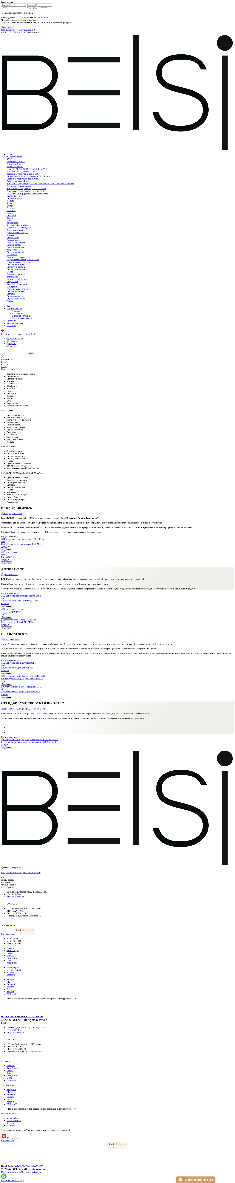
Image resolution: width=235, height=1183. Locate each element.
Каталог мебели (15, 157)
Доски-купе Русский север (19, 186)
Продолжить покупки (11, 872)
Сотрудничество (14, 308)
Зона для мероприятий (17, 284)
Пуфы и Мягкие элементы (19, 289)
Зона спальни (13, 237)
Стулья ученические (16, 269)
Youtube (10, 987)
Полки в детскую (15, 245)
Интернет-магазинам (21, 316)
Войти (22, 30)
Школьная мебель (15, 166)
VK (8, 982)
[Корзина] (11, 343)
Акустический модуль (17, 279)
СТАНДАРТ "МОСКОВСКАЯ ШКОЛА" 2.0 (28, 169)
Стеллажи (11, 215)
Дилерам (16, 311)
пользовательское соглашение (22, 1016)
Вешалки (11, 208)
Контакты (11, 325)
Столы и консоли (15, 198)
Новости (11, 948)
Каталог (5, 364)
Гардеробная (12, 281)
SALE (9, 159)
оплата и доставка (15, 323)
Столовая (11, 294)
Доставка (11, 975)
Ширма (10, 218)
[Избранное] (13, 341)
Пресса (10, 953)
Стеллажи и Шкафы (16, 264)
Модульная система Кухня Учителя (23, 259)
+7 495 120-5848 (14, 894)
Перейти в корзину (32, 872)
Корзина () (30, 30)
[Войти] (11, 346)
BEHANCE (12, 994)
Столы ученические (16, 267)
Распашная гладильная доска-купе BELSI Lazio (28, 176)
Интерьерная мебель (16, 161)
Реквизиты (12, 963)
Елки (9, 220)
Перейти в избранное (31, 1172)
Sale (8, 306)
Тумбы (10, 272)
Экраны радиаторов (16, 274)
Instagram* (11, 979)
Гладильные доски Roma (18, 181)
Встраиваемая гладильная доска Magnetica (26, 191)
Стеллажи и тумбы (15, 252)
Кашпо (10, 203)
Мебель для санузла (16, 242)
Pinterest (10, 991)
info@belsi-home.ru (15, 897)
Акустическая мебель (16, 257)
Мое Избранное (14, 970)
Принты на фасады (15, 247)
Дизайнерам (17, 313)
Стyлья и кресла (14, 196)
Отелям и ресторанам (22, 318)
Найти (30, 353)
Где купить (12, 321)
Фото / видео (12, 950)
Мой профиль (13, 967)
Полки (10, 213)
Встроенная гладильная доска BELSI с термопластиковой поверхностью (40, 183)
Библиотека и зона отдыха (19, 228)
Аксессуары (12, 223)
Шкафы (10, 206)
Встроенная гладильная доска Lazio (23, 174)
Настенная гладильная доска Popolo (23, 179)
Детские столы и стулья (17, 232)
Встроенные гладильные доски (21, 171)
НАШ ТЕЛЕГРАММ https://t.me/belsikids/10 (21, 32)
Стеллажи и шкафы (16, 291)
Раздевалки (12, 250)
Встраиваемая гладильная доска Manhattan (26, 188)
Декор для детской (15, 230)
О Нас (9, 154)
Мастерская (12, 286)
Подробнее (6, 550)
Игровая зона (13, 240)
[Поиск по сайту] (15, 338)
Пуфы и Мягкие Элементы (19, 262)
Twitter (10, 989)
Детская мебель (14, 164)
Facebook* (11, 984)
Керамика (11, 210)
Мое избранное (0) (9, 30)
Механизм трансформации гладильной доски (28, 193)
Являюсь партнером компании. (18, 13)
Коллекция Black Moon (17, 225)
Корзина (10, 972)
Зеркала (10, 201)
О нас (9, 960)
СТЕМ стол (12, 254)
